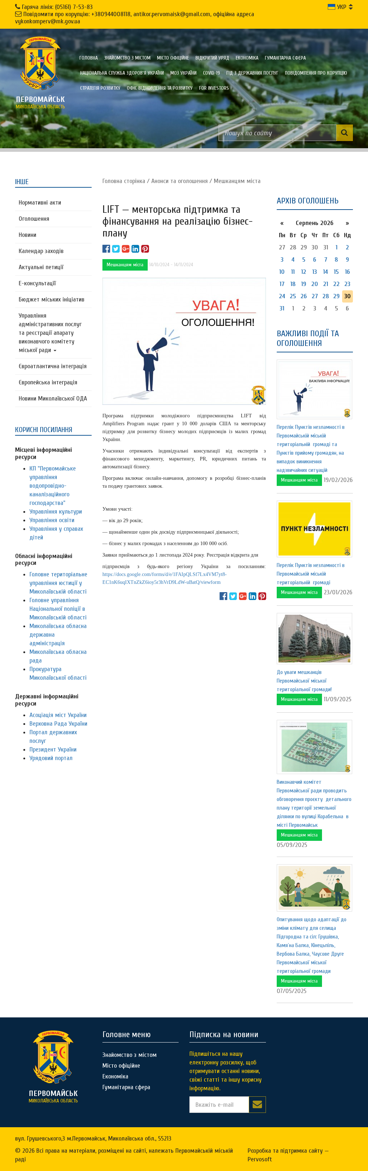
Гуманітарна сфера (285, 58)
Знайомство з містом (127, 58)
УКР (340, 7)
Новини (27, 235)
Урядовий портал (51, 758)
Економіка (247, 58)
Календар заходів (41, 251)
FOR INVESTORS (214, 88)
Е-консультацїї (37, 283)
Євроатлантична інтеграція (53, 366)
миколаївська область (40, 102)
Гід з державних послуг (252, 73)
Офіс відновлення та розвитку (160, 88)
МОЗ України (183, 73)
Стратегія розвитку (100, 88)
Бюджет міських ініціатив (51, 299)
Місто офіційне (173, 58)
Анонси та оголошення (179, 181)
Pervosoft (260, 1159)
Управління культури (55, 511)
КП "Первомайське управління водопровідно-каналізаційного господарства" (52, 486)
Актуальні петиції (41, 267)
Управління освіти (51, 520)
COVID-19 (211, 73)
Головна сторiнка (123, 181)
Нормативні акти (40, 202)
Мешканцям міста (237, 181)
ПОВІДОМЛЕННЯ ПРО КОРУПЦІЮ (316, 73)
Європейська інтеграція (48, 382)
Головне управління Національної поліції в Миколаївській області (58, 608)
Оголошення (34, 219)
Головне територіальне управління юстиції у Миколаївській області (58, 583)
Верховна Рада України (58, 723)
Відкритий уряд (212, 58)
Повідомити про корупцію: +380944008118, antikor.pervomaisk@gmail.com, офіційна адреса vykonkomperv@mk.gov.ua (134, 17)
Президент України (53, 749)
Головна (88, 58)
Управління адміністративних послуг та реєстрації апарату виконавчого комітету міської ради (50, 333)
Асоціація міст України (58, 715)
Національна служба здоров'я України (122, 73)
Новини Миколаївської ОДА (53, 398)
